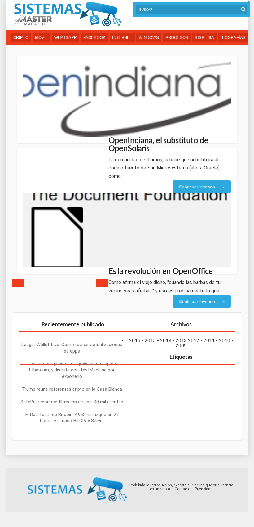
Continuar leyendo (197, 186)
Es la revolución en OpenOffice (160, 271)
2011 (209, 341)
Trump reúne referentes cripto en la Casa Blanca (72, 389)
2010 (224, 341)
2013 (181, 341)
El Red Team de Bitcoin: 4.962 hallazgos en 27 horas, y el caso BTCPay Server (72, 418)
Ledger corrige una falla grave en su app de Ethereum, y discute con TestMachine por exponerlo (72, 370)
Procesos (176, 37)
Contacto (182, 489)
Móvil (41, 37)
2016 (134, 341)
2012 (193, 341)
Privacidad (203, 489)
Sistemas (68, 14)
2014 (165, 341)
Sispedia (204, 37)
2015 (150, 341)
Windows (149, 37)
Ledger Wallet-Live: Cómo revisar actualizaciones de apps (71, 348)
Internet (122, 37)
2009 (181, 346)
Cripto (20, 37)
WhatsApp (65, 37)
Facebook (94, 37)
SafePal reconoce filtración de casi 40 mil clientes (71, 402)
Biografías (233, 37)
